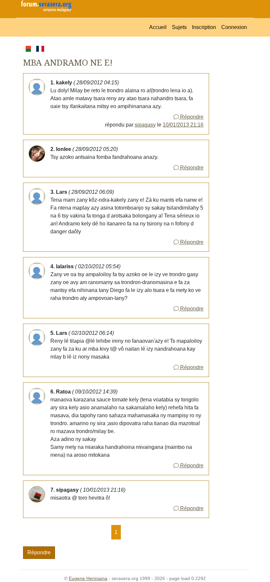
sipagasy (145, 125)
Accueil (158, 27)
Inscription (204, 27)
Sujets (179, 27)
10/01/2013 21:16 (183, 125)
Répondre (191, 117)
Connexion (234, 27)
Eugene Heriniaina (88, 578)
